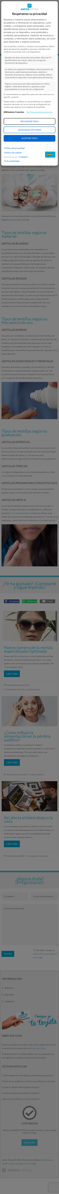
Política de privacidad (14, 148)
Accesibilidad (13, 161)
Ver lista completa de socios (39, 112)
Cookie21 (23, 157)
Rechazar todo (30, 121)
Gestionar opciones (29, 130)
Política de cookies (13, 152)
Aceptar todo (29, 138)
